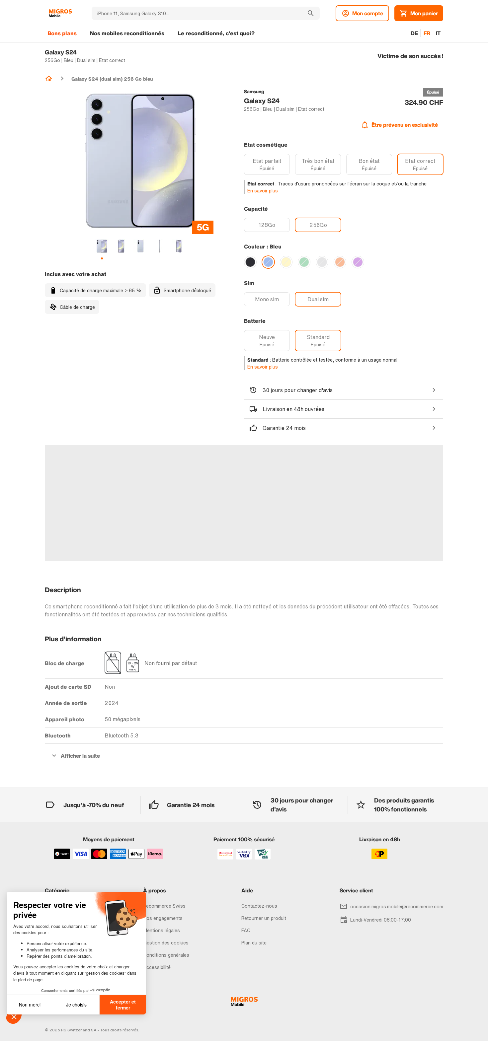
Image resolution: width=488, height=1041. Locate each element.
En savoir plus (262, 190)
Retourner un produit (263, 918)
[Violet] (358, 262)
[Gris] (322, 262)
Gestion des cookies (166, 942)
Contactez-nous (259, 905)
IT (438, 33)
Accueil (49, 79)
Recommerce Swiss (164, 905)
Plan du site (254, 942)
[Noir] (250, 262)
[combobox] (196, 13)
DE (414, 33)
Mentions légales (161, 930)
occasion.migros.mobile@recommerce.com (396, 906)
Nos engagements (163, 918)
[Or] (286, 262)
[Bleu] (268, 262)
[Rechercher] (311, 13)
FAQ (246, 930)
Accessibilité (157, 967)
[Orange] (340, 262)
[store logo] (60, 13)
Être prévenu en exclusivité (404, 125)
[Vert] (304, 262)
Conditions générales (166, 954)
